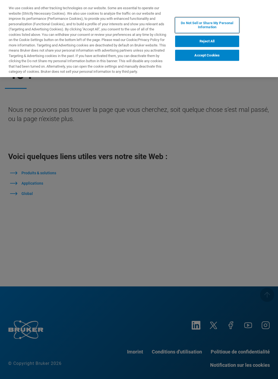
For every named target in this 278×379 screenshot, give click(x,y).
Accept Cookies (207, 55)
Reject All (207, 41)
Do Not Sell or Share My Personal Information (207, 25)
